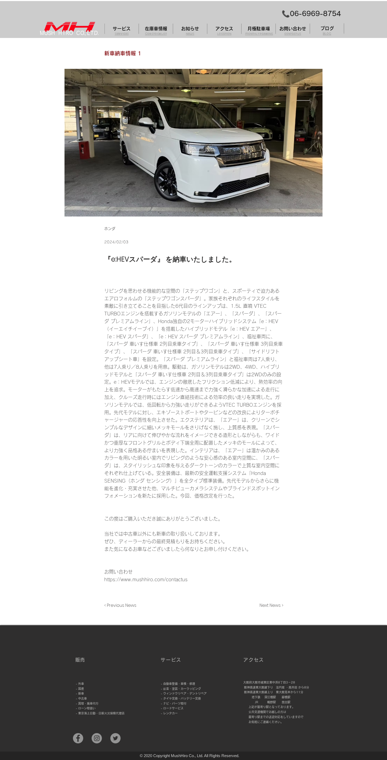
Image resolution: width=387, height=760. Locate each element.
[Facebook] (78, 738)
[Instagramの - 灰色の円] (97, 738)
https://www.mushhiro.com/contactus (145, 579)
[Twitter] (115, 738)
